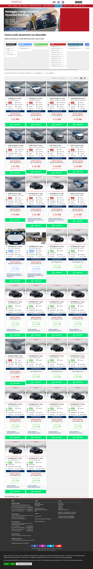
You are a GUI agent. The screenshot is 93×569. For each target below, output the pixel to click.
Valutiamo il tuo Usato (39, 508)
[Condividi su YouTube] (58, 546)
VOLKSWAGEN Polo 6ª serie (58, 66)
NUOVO (36, 44)
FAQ (35, 511)
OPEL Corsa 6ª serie (57, 60)
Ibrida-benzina (11, 54)
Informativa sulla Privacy (40, 521)
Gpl (9, 52)
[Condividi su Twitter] (42, 546)
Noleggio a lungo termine (63, 509)
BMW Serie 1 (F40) (56, 46)
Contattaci (79, 2)
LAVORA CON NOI (58, 5)
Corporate (37, 513)
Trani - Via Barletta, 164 (16, 530)
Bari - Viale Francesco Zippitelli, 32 (19, 527)
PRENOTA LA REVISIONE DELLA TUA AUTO (66, 513)
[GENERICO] (32, 19)
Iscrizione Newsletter (39, 504)
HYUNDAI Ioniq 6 (25, 48)
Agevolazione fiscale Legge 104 (41, 509)
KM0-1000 (21, 44)
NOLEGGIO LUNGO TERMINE (75, 44)
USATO (52, 44)
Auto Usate (60, 505)
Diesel (10, 48)
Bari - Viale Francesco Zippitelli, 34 (19, 507)
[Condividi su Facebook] (34, 546)
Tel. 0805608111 (29, 527)
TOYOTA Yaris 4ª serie (57, 64)
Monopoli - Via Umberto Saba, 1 (18, 510)
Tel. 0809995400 (29, 526)
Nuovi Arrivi (60, 503)
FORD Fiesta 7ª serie (57, 52)
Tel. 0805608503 (29, 507)
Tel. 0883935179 (29, 530)
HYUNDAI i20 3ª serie (26, 46)
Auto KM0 (60, 507)
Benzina (10, 46)
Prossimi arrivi (61, 504)
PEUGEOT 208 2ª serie (57, 62)
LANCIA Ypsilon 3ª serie (57, 58)
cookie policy (68, 557)
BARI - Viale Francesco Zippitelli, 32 (19, 518)
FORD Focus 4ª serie (57, 54)
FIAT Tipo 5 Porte (56, 50)
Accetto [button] (7, 564)
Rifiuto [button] (12, 564)
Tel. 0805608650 (29, 509)
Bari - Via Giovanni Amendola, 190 (18, 509)
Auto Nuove (60, 508)
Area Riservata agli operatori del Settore (43, 518)
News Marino (37, 503)
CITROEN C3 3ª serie (57, 48)
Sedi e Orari (82, 5)
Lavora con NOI (38, 516)
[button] (58, 19)
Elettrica (10, 50)
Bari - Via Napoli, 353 (16, 526)
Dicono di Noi (37, 505)
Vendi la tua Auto (67, 5)
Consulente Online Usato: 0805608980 (66, 516)
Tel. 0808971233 (29, 510)
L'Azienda (75, 5)
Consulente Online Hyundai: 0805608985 (66, 517)
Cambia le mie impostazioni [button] (24, 564)
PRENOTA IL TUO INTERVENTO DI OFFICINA (67, 512)
